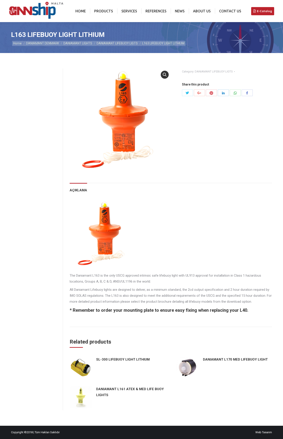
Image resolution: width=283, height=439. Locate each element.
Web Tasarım (263, 432)
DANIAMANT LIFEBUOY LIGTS (117, 43)
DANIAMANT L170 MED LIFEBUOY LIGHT (235, 359)
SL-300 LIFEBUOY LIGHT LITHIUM (123, 359)
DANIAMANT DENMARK (42, 43)
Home (17, 43)
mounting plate (139, 310)
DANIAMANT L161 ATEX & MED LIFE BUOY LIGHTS (130, 392)
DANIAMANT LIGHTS (77, 43)
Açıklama (78, 190)
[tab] (78, 188)
